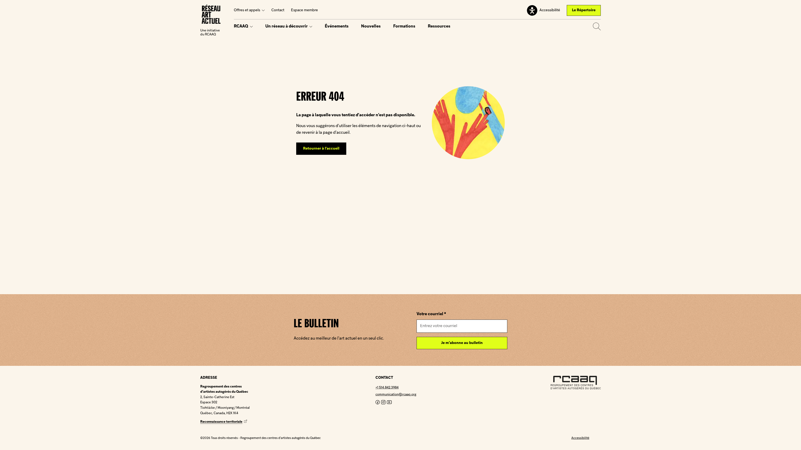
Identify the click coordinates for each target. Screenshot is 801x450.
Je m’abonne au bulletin (462, 343)
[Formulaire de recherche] (597, 26)
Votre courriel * (431, 314)
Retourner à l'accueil (321, 148)
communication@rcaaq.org (395, 394)
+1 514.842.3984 (387, 387)
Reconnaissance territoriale (224, 421)
